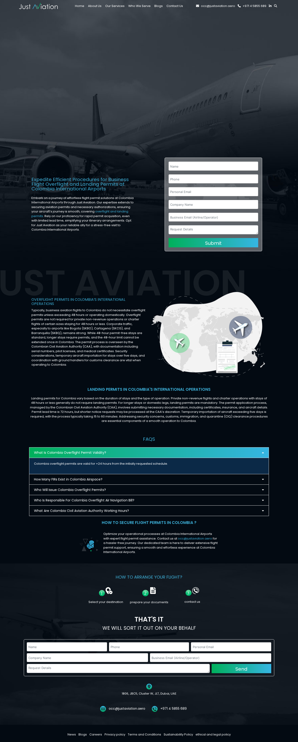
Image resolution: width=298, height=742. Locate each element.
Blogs (82, 734)
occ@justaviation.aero (218, 6)
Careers (95, 734)
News (72, 734)
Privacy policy (115, 734)
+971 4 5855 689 (254, 6)
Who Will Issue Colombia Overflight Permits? (70, 489)
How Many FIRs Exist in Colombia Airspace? (68, 479)
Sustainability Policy (178, 734)
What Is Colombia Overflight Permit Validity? (70, 452)
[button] (149, 452)
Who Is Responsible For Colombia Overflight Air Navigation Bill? (84, 500)
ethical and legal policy (213, 734)
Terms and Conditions (144, 734)
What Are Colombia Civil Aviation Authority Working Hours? (81, 510)
